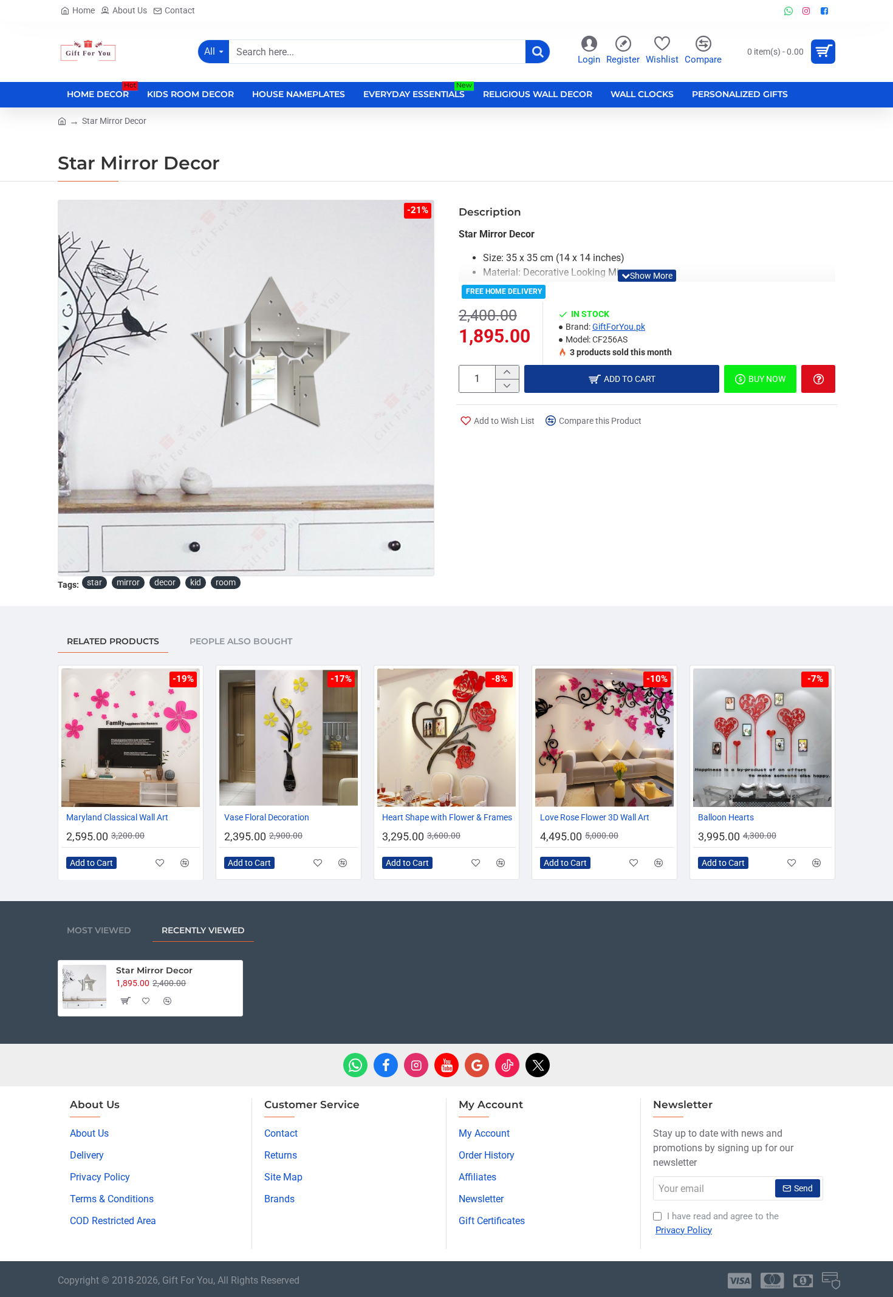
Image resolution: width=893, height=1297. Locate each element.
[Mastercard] (772, 1280)
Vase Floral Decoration (266, 817)
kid (195, 582)
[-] (507, 385)
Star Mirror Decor (154, 970)
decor (165, 582)
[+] (507, 372)
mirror (128, 582)
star (94, 582)
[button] (647, 276)
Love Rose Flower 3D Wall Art (594, 817)
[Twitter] (537, 1065)
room (226, 582)
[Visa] (739, 1280)
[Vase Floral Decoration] (288, 738)
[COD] (831, 1280)
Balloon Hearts (726, 817)
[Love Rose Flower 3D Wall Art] (604, 738)
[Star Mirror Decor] (84, 987)
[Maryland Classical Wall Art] (130, 738)
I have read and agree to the (717, 1223)
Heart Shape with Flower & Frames (447, 817)
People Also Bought (241, 641)
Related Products (113, 641)
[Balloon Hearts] (762, 738)
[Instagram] (416, 1065)
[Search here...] (537, 51)
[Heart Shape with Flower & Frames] (446, 738)
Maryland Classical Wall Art (117, 817)
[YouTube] (446, 1065)
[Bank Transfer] (803, 1280)
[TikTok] (507, 1065)
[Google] (477, 1065)
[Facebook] (386, 1065)
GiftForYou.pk (618, 327)
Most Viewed (99, 930)
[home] (62, 120)
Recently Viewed (203, 930)
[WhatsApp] (355, 1065)
